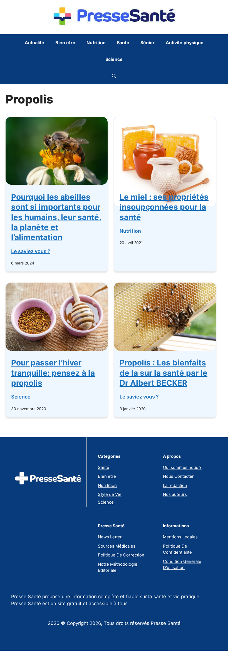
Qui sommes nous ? (182, 467)
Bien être (65, 42)
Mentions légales (180, 537)
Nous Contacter (178, 476)
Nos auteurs (175, 494)
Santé (123, 42)
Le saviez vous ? (30, 251)
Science (114, 59)
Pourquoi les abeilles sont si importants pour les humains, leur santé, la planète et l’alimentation (56, 217)
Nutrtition (107, 485)
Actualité (34, 42)
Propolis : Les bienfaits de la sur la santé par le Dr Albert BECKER (163, 373)
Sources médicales (116, 546)
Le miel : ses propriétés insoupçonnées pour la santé (164, 207)
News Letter (110, 537)
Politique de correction (121, 555)
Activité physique (185, 42)
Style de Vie (110, 494)
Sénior (147, 42)
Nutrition (96, 42)
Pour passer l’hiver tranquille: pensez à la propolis (53, 373)
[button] (114, 76)
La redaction (175, 485)
